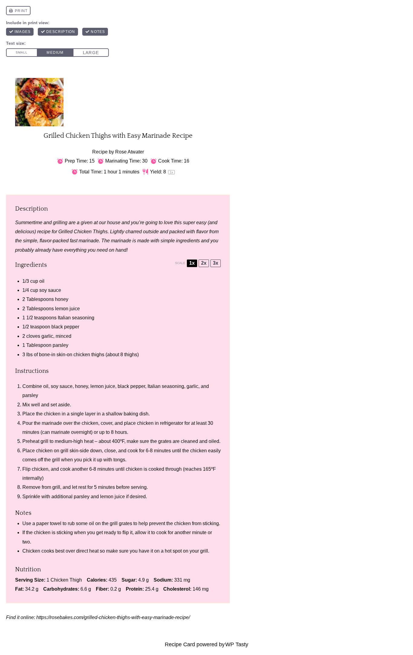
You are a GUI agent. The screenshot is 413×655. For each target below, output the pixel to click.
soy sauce (50, 290)
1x (192, 263)
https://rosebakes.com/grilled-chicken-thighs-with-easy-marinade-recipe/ (113, 617)
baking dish (136, 413)
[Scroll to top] (15, 630)
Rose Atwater (129, 151)
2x (204, 263)
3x (215, 263)
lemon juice (67, 308)
